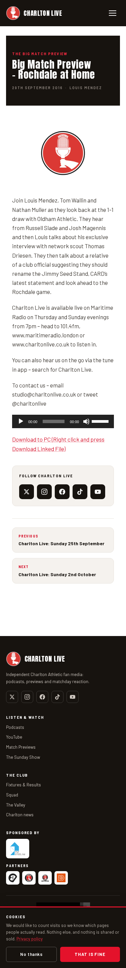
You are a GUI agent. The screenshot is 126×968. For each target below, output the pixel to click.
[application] (63, 421)
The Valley (15, 805)
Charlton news (20, 814)
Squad (12, 794)
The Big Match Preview (40, 53)
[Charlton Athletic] (29, 878)
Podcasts (15, 727)
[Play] (20, 421)
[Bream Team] (61, 878)
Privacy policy (29, 938)
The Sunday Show (23, 757)
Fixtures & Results (23, 784)
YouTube (14, 737)
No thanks (31, 954)
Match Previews (21, 747)
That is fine (90, 954)
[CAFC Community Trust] (45, 878)
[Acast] (12, 878)
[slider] (101, 421)
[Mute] (86, 421)
